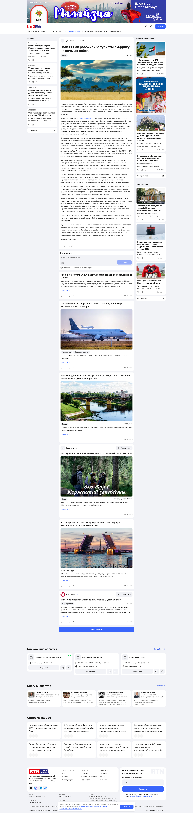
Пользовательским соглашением (71, 809)
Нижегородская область (123, 499)
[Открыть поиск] (146, 26)
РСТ (65, 31)
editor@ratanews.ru (35, 802)
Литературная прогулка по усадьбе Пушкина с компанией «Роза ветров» (149, 208)
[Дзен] (31, 788)
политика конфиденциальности (39, 810)
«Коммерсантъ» (85, 119)
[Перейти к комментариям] (36, 60)
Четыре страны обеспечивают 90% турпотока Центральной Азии (43, 728)
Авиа (64, 55)
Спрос (64, 424)
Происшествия (55, 31)
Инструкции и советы (112, 31)
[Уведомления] (151, 26)
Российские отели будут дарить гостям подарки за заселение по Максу (40, 92)
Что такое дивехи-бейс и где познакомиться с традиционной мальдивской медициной (147, 748)
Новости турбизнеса (145, 38)
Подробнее (44, 668)
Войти (160, 26)
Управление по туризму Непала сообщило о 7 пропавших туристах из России (39, 71)
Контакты (103, 773)
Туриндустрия (74, 31)
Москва (129, 603)
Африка (129, 55)
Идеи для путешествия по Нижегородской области (149, 281)
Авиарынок (66, 352)
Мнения (44, 31)
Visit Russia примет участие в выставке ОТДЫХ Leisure (41, 114)
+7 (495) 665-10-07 (65, 797)
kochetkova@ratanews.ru (37, 797)
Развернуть (65, 290)
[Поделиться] (72, 246)
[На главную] (34, 26)
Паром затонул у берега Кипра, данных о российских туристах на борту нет (41, 48)
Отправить (143, 789)
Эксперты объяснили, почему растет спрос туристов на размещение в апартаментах (148, 728)
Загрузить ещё (96, 629)
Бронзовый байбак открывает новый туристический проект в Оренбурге (79, 747)
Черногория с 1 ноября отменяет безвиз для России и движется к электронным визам (113, 748)
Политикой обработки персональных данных (94, 806)
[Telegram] (40, 788)
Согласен (126, 807)
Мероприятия (67, 604)
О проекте (104, 770)
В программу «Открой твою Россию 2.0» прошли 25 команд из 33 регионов (150, 158)
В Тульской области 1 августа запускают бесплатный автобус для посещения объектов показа (79, 729)
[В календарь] (62, 667)
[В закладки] (33, 60)
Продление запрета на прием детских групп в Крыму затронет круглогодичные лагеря (150, 136)
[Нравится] (29, 60)
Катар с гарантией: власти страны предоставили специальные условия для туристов (111, 729)
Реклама (103, 777)
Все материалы (33, 31)
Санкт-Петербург (67, 571)
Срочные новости (81, 352)
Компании (103, 780)
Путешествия (87, 31)
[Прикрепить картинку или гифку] (62, 263)
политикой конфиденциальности (141, 796)
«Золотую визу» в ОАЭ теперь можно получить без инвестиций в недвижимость (150, 62)
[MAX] (36, 788)
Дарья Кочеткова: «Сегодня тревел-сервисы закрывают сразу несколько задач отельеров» (42, 748)
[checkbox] (123, 794)
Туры (64, 499)
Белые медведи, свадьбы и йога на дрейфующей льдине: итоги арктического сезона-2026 (150, 245)
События (98, 31)
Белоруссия (127, 424)
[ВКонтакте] (45, 788)
